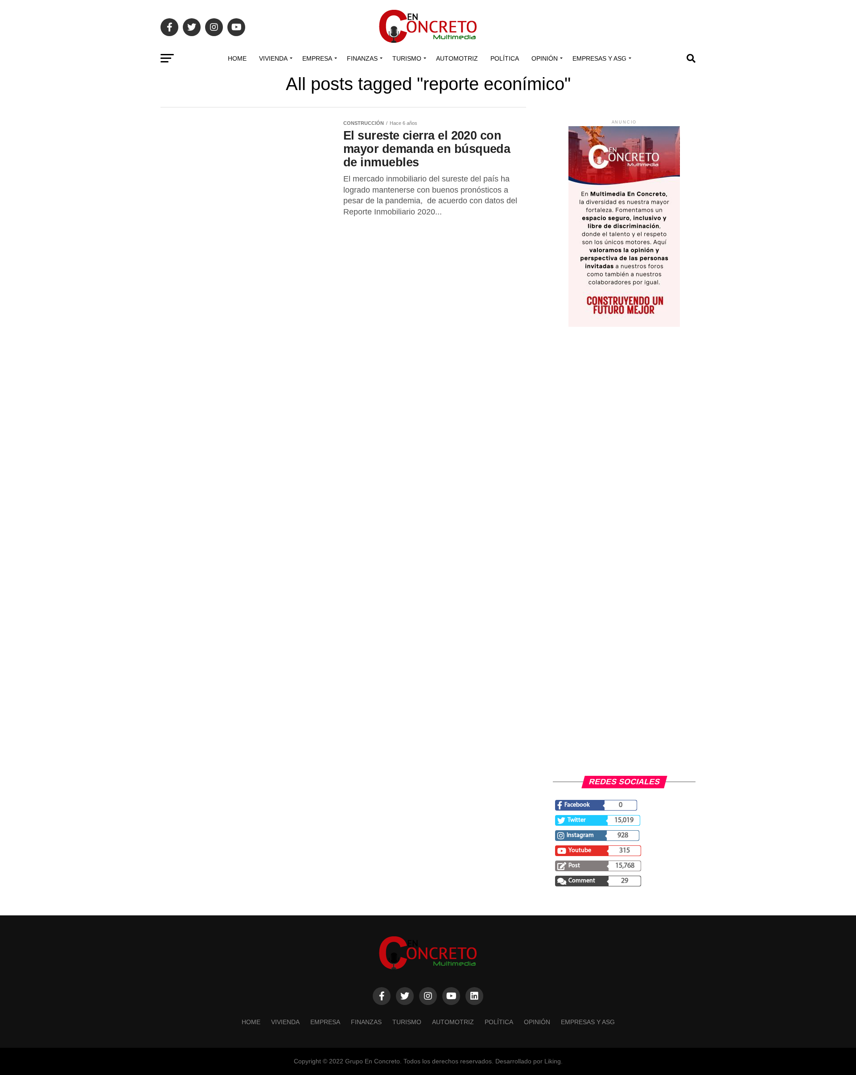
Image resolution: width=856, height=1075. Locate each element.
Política (504, 58)
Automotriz (457, 58)
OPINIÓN (544, 58)
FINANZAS (362, 58)
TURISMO (406, 58)
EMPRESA (317, 58)
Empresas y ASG (599, 58)
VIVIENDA (273, 58)
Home (237, 58)
